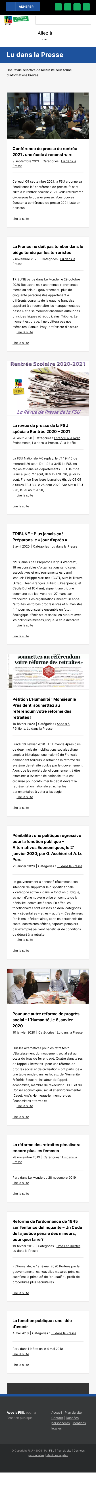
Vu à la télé (68, 443)
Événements (21, 443)
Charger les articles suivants (48, 1388)
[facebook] (58, 6)
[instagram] (77, 6)
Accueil (56, 1412)
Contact (57, 1418)
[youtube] (86, 6)
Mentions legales (57, 1455)
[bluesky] (67, 6)
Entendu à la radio (67, 438)
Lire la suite (21, 218)
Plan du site (73, 1412)
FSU (51, 1450)
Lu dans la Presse (45, 443)
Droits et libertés (68, 1246)
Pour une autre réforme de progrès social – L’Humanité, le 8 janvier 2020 (46, 1019)
